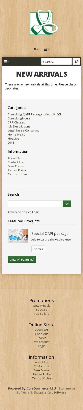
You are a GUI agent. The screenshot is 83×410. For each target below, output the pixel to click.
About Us (14, 158)
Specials (41, 309)
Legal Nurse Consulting (23, 130)
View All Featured (22, 259)
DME (11, 142)
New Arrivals (41, 305)
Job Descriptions (19, 126)
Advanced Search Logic (23, 212)
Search (41, 338)
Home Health (17, 134)
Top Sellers (41, 313)
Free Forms (16, 166)
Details (38, 249)
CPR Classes (16, 122)
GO (67, 204)
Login (41, 346)
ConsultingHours (19, 118)
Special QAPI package (49, 233)
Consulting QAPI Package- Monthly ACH (35, 114)
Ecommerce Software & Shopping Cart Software (46, 390)
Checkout (41, 334)
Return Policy (17, 170)
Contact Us (15, 162)
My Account (42, 342)
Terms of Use (17, 174)
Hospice (13, 138)
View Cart (41, 330)
